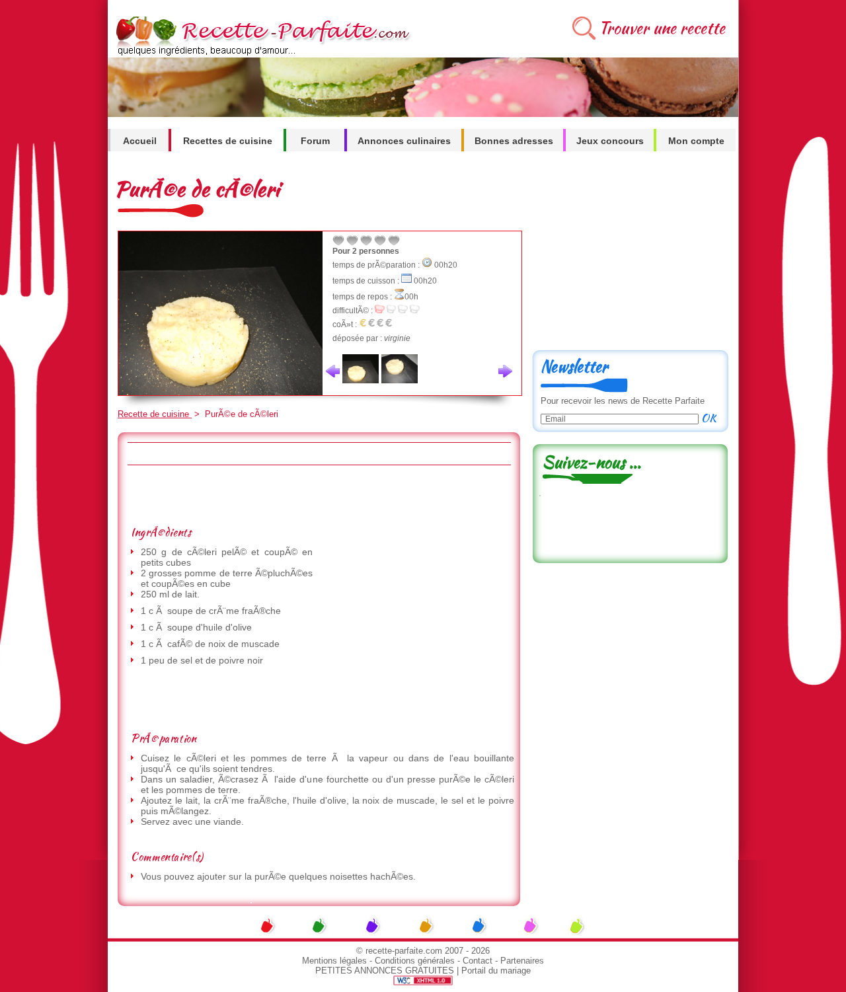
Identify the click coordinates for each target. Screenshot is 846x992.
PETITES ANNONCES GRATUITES (384, 970)
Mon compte (696, 140)
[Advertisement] (318, 495)
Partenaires (522, 961)
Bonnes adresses (514, 140)
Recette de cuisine (155, 414)
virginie (397, 338)
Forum (315, 140)
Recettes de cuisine (227, 140)
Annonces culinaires (404, 140)
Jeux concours (610, 140)
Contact (477, 961)
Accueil (140, 140)
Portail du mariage (496, 970)
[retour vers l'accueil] (261, 53)
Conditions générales (415, 961)
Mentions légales (334, 961)
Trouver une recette (662, 28)
